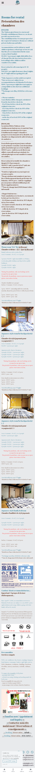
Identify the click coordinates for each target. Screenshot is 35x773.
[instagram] (23, 752)
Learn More (16, 758)
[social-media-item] (32, 752)
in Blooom (23, 247)
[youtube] (27, 752)
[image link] (17, 701)
